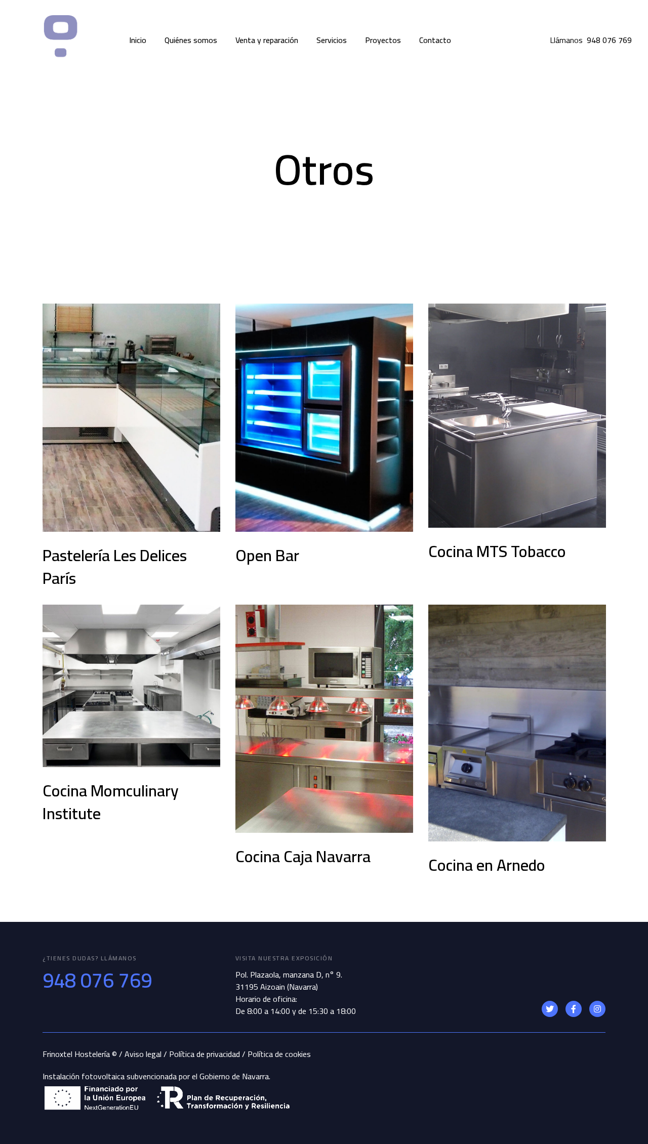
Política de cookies (279, 1054)
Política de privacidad (204, 1054)
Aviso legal (143, 1054)
